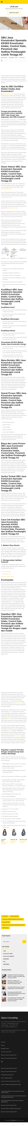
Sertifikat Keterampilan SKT (7, 1074)
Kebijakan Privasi (5, 1048)
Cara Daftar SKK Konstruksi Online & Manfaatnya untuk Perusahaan (16, 988)
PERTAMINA (6, 964)
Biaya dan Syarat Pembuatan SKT (9, 1055)
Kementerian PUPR (7, 953)
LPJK (7, 145)
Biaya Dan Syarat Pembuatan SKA (9, 1058)
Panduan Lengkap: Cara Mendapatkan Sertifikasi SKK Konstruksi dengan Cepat (15, 982)
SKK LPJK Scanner (7, 571)
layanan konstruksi (14, 916)
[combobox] (14, 941)
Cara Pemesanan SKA (6, 1051)
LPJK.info (14, 7)
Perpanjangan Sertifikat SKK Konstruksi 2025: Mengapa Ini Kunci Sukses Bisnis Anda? (16, 994)
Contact (3, 1045)
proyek (17, 702)
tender (21, 121)
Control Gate (5, 916)
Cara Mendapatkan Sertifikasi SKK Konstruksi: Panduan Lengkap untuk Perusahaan (16, 999)
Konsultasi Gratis (14, 12)
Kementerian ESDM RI (8, 956)
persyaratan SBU (6, 922)
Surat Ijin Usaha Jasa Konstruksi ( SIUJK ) (10, 1081)
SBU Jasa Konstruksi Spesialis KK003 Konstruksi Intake (13, 924)
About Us (3, 1042)
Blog (2, 1061)
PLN (4, 961)
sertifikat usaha (5, 927)
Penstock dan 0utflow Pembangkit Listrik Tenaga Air (13, 919)
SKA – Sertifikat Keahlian (6, 1078)
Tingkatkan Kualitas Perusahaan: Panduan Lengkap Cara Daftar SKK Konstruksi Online (16, 976)
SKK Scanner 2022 (7, 574)
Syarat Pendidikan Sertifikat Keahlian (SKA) (11, 1084)
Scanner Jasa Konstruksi (8, 576)
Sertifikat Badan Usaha (8, 94)
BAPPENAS (6, 959)
